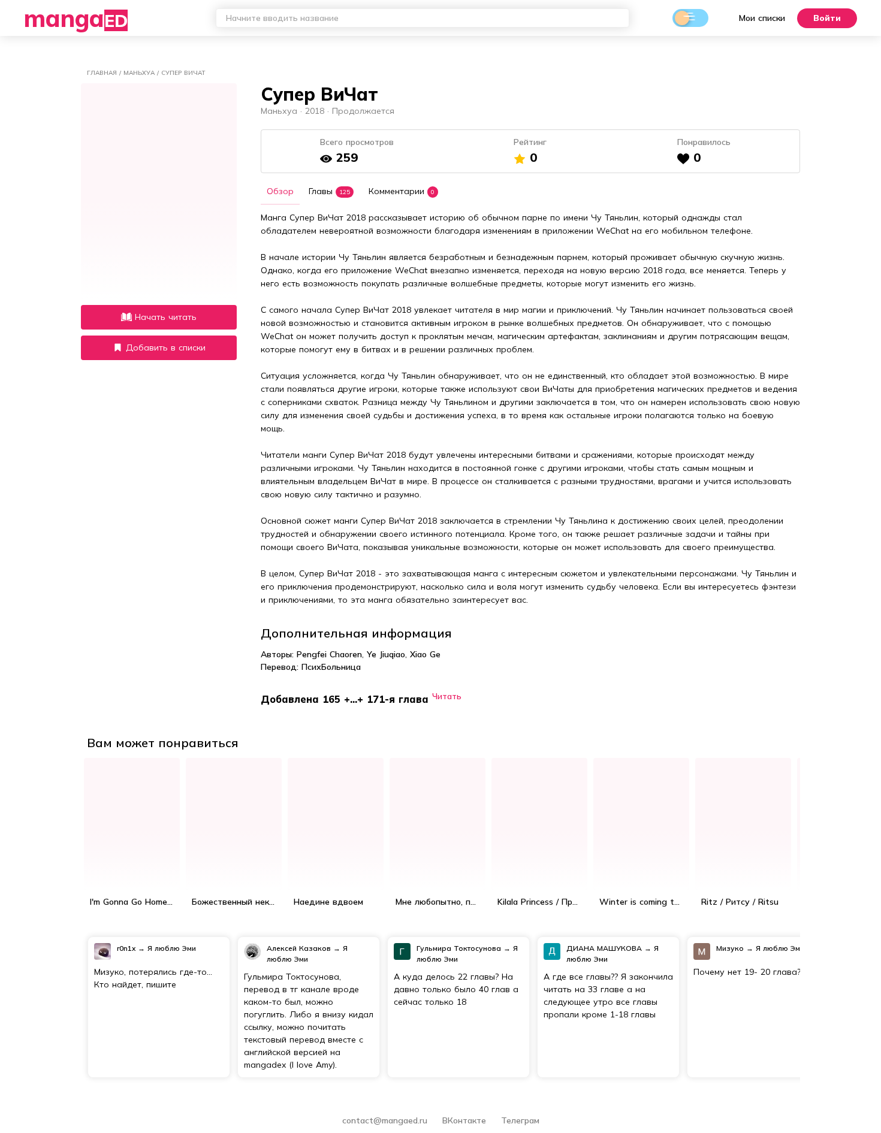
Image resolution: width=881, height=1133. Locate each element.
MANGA (76, 18)
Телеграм (520, 1120)
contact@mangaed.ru (384, 1120)
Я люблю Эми (171, 948)
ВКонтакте (465, 1120)
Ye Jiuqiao (386, 654)
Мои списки (762, 18)
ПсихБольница (331, 666)
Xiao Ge (425, 654)
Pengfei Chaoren (329, 654)
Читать (446, 696)
